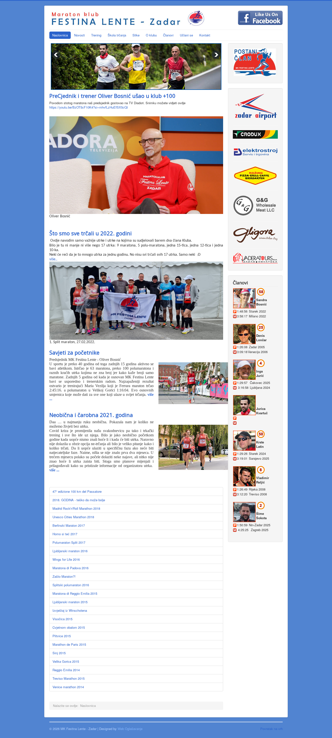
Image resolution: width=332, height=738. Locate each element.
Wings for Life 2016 (66, 559)
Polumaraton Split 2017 (68, 542)
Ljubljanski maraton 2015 (69, 602)
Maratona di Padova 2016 (70, 568)
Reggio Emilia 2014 (66, 670)
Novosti (79, 35)
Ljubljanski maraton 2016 (69, 551)
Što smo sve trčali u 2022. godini (90, 233)
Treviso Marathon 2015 (68, 678)
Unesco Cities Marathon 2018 (73, 517)
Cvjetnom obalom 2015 (68, 627)
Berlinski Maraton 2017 (68, 525)
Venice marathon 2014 (68, 687)
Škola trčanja (117, 35)
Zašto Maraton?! (64, 576)
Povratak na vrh (271, 728)
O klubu (151, 35)
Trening (96, 35)
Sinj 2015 (59, 653)
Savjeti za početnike (74, 352)
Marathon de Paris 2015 (69, 644)
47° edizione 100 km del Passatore (77, 491)
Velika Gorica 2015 (65, 661)
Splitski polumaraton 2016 (70, 585)
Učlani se (186, 35)
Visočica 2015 (62, 619)
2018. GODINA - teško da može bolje (78, 500)
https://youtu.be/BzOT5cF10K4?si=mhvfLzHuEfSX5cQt (88, 107)
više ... (54, 470)
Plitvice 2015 (61, 636)
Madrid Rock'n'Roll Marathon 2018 (76, 508)
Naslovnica (60, 35)
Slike (136, 35)
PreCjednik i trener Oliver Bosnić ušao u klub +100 (112, 95)
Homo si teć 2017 (64, 534)
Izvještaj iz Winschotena (69, 610)
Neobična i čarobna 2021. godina (91, 414)
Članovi (168, 35)
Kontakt (204, 35)
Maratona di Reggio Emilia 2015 (74, 593)
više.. (53, 259)
